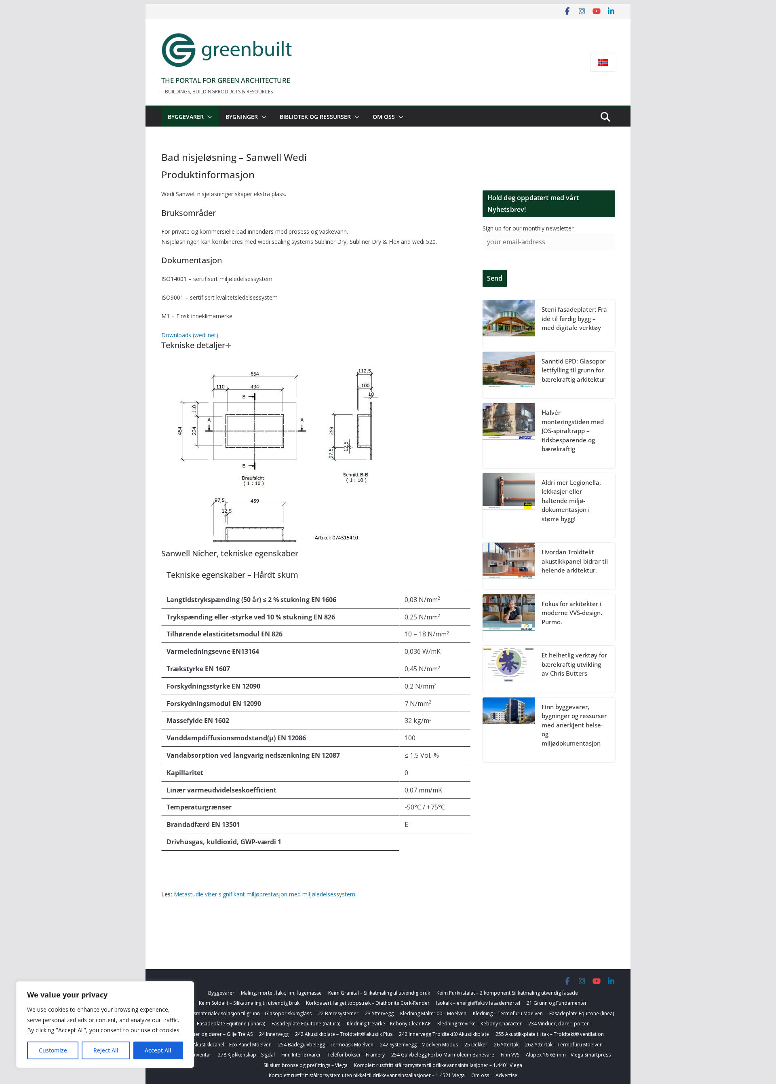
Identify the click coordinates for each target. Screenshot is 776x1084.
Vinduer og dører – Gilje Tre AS (217, 1034)
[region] (105, 1024)
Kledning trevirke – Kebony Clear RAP (389, 1023)
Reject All (105, 1050)
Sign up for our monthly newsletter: (529, 228)
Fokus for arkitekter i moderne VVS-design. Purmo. (572, 613)
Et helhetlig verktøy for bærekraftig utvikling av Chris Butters (574, 664)
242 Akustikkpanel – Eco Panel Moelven (227, 1044)
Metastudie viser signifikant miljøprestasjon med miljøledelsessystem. (265, 894)
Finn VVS (510, 1054)
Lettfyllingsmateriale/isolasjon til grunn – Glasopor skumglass (242, 1013)
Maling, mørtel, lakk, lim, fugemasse (281, 992)
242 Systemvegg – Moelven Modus (419, 1044)
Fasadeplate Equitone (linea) (581, 1013)
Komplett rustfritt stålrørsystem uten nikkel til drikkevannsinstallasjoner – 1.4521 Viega (367, 1075)
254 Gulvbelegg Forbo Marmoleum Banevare (442, 1054)
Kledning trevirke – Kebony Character (479, 1023)
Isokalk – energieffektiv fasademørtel (478, 1002)
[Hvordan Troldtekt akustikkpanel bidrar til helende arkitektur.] (509, 566)
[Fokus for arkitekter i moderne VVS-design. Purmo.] (509, 617)
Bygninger (242, 116)
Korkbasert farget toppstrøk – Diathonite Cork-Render (368, 1002)
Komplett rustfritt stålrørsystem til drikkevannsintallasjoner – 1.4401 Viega (438, 1065)
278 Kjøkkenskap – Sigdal (246, 1054)
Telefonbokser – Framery (356, 1054)
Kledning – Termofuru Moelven (508, 1013)
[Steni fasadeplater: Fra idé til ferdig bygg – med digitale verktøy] (509, 323)
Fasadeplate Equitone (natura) (306, 1023)
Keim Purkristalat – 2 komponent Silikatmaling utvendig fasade (507, 992)
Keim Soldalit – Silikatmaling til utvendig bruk (249, 1002)
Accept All (158, 1050)
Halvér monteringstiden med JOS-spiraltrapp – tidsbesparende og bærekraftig (573, 430)
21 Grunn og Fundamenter (557, 1002)
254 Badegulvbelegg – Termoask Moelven (325, 1044)
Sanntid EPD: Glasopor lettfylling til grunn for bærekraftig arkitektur (573, 370)
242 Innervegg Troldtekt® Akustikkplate (444, 1034)
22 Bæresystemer (338, 1013)
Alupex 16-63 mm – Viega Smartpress (568, 1054)
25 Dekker (475, 1044)
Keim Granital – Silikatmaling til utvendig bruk (379, 992)
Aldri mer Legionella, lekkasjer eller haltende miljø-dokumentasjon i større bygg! (571, 500)
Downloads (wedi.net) (189, 335)
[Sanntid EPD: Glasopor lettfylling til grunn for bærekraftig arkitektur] (509, 375)
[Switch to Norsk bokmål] (603, 62)
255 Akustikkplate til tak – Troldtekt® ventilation (550, 1034)
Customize (53, 1050)
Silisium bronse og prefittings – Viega (306, 1065)
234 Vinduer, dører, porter (558, 1023)
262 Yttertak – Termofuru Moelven (564, 1044)
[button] (208, 117)
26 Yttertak (506, 1044)
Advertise (506, 1075)
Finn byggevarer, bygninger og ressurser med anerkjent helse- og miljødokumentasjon (574, 725)
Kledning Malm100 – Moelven (433, 1013)
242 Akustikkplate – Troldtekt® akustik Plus (343, 1034)
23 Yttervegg (379, 1013)
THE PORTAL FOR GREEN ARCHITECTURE (225, 80)
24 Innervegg (274, 1034)
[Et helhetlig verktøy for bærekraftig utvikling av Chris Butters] (509, 669)
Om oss (384, 116)
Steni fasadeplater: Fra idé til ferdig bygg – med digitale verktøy (574, 318)
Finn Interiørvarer (301, 1054)
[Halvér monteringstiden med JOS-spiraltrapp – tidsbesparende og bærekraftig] (509, 435)
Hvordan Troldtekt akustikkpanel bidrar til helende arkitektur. (575, 561)
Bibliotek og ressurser (315, 116)
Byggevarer (186, 116)
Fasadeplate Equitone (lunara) (231, 1023)
